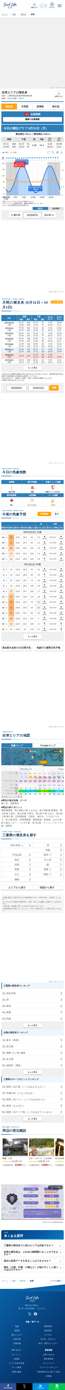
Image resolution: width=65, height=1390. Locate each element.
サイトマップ (48, 1363)
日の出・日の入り (48, 1339)
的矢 (17, 859)
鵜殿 (17, 879)
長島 (17, 869)
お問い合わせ (48, 1355)
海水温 (55, 106)
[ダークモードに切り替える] (43, 5)
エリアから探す (17, 887)
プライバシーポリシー (48, 1367)
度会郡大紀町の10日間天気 (16, 647)
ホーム (5, 14)
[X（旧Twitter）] (29, 1314)
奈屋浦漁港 (25, 819)
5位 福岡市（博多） (12, 1065)
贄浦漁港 (37, 819)
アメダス (48, 1335)
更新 (54, 387)
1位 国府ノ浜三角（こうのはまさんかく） (24, 1086)
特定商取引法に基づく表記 (48, 1372)
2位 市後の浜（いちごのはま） (18, 1093)
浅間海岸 (14, 803)
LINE (57, 1388)
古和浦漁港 (20, 816)
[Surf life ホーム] (10, 5)
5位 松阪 (6, 1018)
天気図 (24, 106)
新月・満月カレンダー (47, 1343)
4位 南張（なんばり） (13, 1105)
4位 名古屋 (7, 1059)
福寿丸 (9, 825)
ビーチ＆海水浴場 (16, 1363)
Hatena (41, 1388)
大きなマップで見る (12, 796)
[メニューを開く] (59, 5)
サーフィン (16, 1355)
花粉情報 (48, 1330)
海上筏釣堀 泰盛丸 (48, 810)
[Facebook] (35, 1314)
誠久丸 (40, 816)
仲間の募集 (16, 1372)
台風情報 (17, 1343)
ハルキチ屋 (24, 822)
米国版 (48, 1376)
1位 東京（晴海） (11, 1040)
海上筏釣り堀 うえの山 (26, 810)
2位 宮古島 (7, 1046)
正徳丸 (31, 816)
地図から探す (47, 887)
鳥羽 (46, 854)
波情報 (40, 106)
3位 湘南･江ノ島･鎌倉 (13, 1052)
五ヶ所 (47, 859)
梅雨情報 (48, 1326)
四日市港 (15, 845)
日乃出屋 (36, 822)
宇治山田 (17, 854)
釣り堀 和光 (11, 819)
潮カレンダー (17, 1335)
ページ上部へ (56, 1281)
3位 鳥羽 (6, 1006)
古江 (17, 874)
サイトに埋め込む (56, 302)
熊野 (46, 874)
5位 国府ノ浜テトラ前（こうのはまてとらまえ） (28, 1112)
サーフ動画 (16, 1367)
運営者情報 (48, 1359)
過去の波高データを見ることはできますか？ (27, 1260)
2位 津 (5, 999)
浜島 (17, 864)
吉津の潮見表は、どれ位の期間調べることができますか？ (31, 1253)
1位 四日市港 (9, 993)
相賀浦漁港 (6, 810)
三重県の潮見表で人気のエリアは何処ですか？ (28, 1245)
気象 (14, 14)
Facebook (8, 1388)
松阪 (48, 850)
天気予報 (17, 1339)
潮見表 (23, 14)
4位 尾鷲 (6, 1012)
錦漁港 (47, 819)
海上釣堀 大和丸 (25, 813)
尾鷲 (46, 869)
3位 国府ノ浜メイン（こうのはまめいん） (24, 1099)
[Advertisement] (32, 54)
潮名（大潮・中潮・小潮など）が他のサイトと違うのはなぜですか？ (31, 1268)
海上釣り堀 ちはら (45, 813)
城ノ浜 (4, 803)
